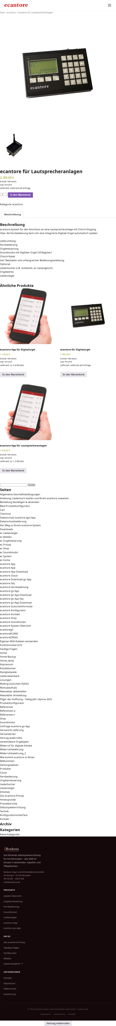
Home (3, 653)
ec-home (5, 560)
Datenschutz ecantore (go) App (18, 517)
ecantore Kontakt (10, 614)
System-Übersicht (12, 895)
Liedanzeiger (7, 788)
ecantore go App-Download (16, 602)
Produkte (5, 768)
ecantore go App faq (11, 598)
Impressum (6, 664)
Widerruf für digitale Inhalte (16, 745)
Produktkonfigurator (12, 703)
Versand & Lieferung (12, 730)
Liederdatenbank (9, 676)
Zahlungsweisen (9, 765)
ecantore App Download (14, 571)
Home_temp (7, 660)
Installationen (8, 668)
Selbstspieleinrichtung (13, 807)
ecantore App (7, 564)
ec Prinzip (5, 544)
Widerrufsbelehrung (11, 749)
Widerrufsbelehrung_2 (13, 753)
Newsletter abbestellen (13, 691)
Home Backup (8, 656)
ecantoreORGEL (9, 637)
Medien (7, 958)
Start (2, 12)
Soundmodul (7, 722)
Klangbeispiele (8, 672)
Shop (3, 718)
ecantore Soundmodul (13, 622)
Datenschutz (10, 988)
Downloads (6, 529)
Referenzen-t (7, 714)
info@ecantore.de (12, 882)
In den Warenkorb (20, 195)
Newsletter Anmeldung (13, 695)
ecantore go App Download (15, 595)
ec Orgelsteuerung (11, 540)
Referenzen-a (7, 710)
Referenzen (6, 707)
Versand (8, 184)
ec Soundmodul (9, 552)
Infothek (5, 792)
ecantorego (6, 629)
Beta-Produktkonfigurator (15, 506)
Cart (2, 510)
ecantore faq (7, 583)
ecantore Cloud (9, 575)
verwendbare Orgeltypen (14, 741)
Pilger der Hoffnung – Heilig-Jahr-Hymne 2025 (26, 699)
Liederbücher (7, 784)
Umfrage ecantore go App (15, 726)
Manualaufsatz (8, 687)
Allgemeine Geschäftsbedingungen (20, 494)
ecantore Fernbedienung (14, 587)
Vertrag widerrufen (11, 738)
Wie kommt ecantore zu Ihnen (17, 757)
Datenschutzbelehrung (13, 521)
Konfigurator (10, 953)
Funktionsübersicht (11, 645)
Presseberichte (8, 803)
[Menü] (109, 5)
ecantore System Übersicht (15, 625)
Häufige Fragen (11, 947)
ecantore (11, 12)
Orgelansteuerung (10, 780)
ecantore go (10, 994)
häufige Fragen (8, 649)
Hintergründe (8, 799)
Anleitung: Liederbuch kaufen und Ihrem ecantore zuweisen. (34, 498)
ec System (5, 556)
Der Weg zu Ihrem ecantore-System (20, 525)
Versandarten (8, 734)
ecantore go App (9, 591)
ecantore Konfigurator (13, 610)
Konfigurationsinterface (13, 815)
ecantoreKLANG (9, 633)
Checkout (5, 513)
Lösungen (5, 680)
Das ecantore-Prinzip (12, 795)
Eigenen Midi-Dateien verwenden (19, 641)
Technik (4, 811)
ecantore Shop (8, 618)
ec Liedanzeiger (9, 533)
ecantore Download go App (15, 579)
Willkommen (7, 761)
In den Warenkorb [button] (13, 374)
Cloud (3, 772)
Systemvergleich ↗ (13, 963)
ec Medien (6, 537)
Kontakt (4, 819)
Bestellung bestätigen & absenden (19, 502)
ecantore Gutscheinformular (16, 606)
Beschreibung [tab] (12, 214)
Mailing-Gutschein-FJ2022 (14, 683)
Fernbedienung (9, 776)
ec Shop (4, 548)
